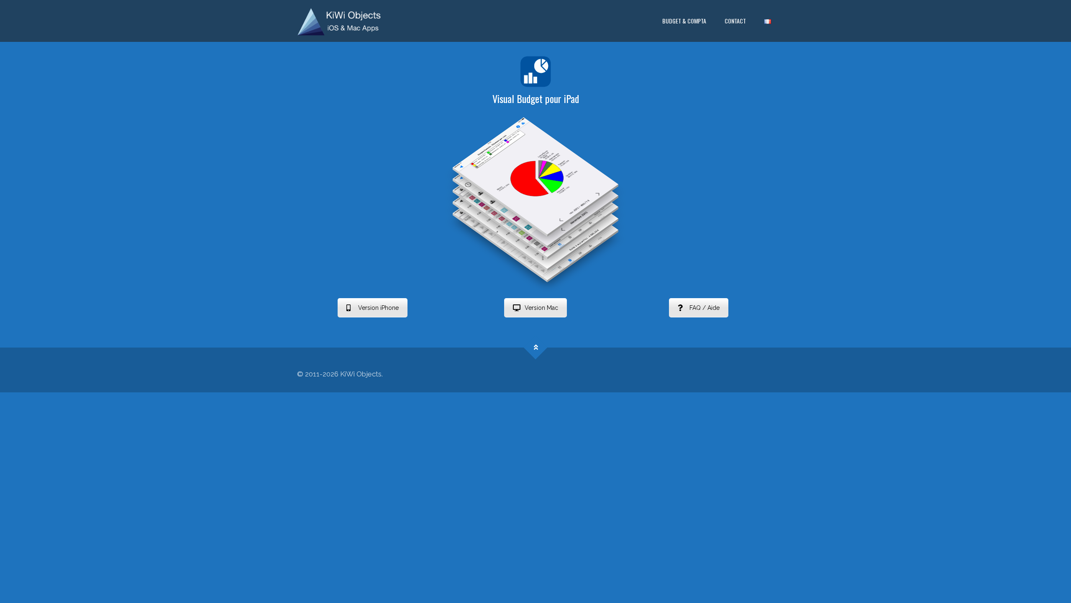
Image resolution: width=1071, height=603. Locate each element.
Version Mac (541, 307)
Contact (735, 20)
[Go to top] (536, 347)
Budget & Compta (684, 20)
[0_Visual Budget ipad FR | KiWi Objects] (339, 21)
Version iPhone (378, 307)
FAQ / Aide (704, 307)
